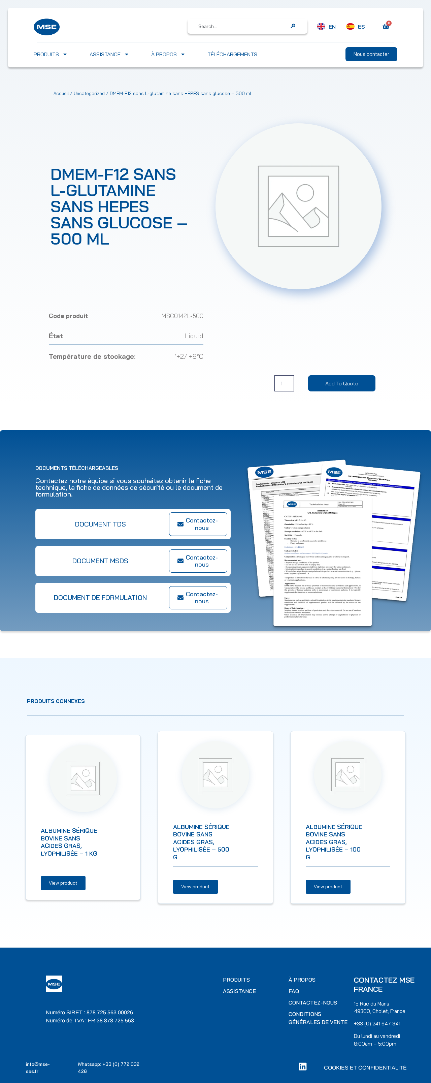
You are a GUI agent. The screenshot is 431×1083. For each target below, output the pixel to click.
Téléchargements (232, 54)
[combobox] (243, 26)
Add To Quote (341, 383)
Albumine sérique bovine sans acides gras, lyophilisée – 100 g (334, 842)
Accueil (61, 93)
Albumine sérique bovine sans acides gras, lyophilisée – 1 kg (69, 842)
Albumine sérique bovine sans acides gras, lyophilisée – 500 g (201, 842)
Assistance (105, 54)
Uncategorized (89, 93)
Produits (46, 54)
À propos (164, 54)
